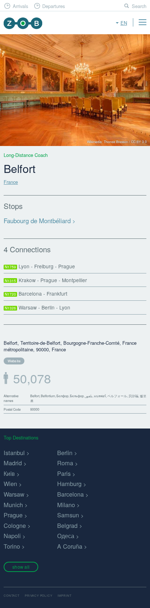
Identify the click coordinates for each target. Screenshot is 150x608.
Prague (13, 514)
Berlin (64, 452)
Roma (65, 462)
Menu (142, 22)
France (11, 181)
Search (139, 6)
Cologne (15, 525)
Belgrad (67, 525)
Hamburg (69, 483)
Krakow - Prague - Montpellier (46, 280)
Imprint (65, 595)
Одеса (65, 535)
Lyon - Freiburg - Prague (40, 266)
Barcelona (70, 494)
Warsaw (14, 494)
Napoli (12, 535)
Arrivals (20, 6)
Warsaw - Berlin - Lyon (37, 307)
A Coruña (69, 546)
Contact (12, 595)
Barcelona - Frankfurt (36, 293)
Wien (10, 483)
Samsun (68, 514)
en (124, 22)
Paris (64, 473)
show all (20, 567)
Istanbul (14, 452)
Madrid (13, 462)
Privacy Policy (38, 595)
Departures (53, 6)
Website (14, 360)
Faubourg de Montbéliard (37, 220)
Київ (9, 473)
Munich (13, 504)
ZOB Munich (23, 23)
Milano (66, 504)
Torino (12, 546)
